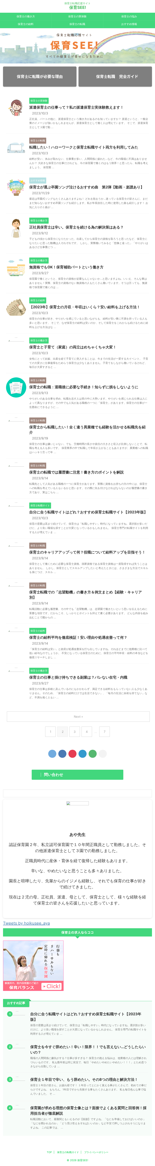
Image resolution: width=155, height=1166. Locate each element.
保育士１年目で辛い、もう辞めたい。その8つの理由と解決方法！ (84, 1079)
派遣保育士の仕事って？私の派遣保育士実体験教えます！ (76, 107)
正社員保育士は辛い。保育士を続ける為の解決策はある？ (76, 227)
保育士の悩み (129, 16)
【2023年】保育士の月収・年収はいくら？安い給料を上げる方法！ (84, 307)
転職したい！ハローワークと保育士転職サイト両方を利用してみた (83, 147)
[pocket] (72, 754)
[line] (93, 754)
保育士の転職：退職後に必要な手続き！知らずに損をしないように (83, 387)
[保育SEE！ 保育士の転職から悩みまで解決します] (83, 754)
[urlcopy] (103, 754)
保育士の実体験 (77, 16)
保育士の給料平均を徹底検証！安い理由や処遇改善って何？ (78, 637)
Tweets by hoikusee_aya (26, 923)
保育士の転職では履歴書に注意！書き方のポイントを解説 (76, 472)
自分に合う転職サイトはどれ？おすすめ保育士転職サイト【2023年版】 (88, 512)
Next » (78, 716)
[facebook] (62, 754)
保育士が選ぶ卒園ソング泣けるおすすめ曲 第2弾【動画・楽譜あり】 (86, 187)
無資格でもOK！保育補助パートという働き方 (66, 267)
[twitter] (52, 754)
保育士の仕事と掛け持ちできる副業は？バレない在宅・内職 (78, 677)
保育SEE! (77, 7)
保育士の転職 (77, 24)
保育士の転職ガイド (68, 1152)
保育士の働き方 (26, 16)
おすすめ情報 (129, 24)
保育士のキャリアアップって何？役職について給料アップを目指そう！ (87, 552)
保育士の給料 (26, 24)
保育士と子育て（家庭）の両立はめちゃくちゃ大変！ (72, 347)
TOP (49, 1152)
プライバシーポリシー (96, 1152)
